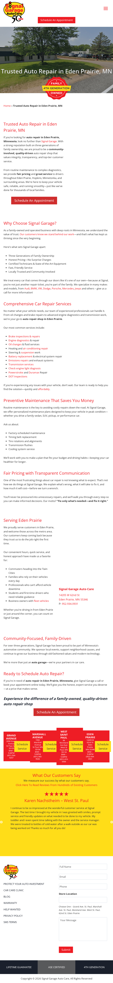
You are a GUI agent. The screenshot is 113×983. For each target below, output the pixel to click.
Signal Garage (49, 141)
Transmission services (21, 364)
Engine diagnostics (19, 340)
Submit (66, 949)
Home (7, 105)
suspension (27, 352)
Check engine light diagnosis (25, 368)
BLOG (7, 896)
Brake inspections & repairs (24, 336)
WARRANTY (10, 903)
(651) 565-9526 (38, 757)
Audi (27, 288)
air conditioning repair (35, 348)
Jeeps (78, 288)
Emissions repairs (19, 360)
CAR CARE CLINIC (14, 890)
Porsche (56, 288)
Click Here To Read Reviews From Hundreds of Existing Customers (56, 785)
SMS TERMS (10, 922)
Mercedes (68, 288)
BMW (34, 288)
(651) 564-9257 (11, 756)
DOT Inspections (18, 376)
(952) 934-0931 (90, 757)
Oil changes (15, 344)
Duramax (34, 372)
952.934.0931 (70, 603)
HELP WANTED (12, 909)
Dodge (47, 288)
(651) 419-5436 (64, 760)
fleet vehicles (41, 601)
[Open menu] (105, 8)
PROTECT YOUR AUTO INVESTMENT (24, 884)
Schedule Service (22, 746)
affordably (44, 389)
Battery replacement (20, 356)
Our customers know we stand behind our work (47, 234)
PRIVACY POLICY (13, 915)
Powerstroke (16, 372)
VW (40, 288)
